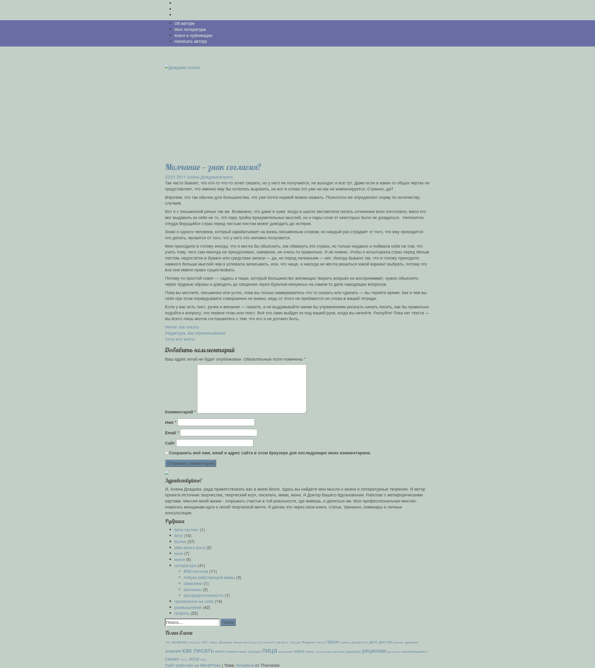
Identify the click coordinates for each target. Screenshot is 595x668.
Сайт (170, 443)
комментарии (236, 651)
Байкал (213, 642)
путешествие (323, 651)
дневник (398, 642)
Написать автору (190, 41)
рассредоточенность (204, 595)
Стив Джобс (281, 642)
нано (299, 651)
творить (225, 177)
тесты (184, 659)
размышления (188, 607)
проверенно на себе (194, 601)
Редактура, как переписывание (195, 333)
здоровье (411, 641)
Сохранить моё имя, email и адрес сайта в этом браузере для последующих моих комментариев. (270, 453)
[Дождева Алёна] (182, 67)
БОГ (205, 641)
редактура (353, 651)
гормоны (345, 642)
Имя (170, 422)
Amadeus (245, 665)
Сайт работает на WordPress (193, 665)
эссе (194, 658)
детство (385, 642)
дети (373, 642)
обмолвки (193, 583)
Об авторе (184, 23)
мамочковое (285, 651)
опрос (310, 651)
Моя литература (190, 29)
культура (254, 651)
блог (178, 535)
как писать (189, 327)
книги (179, 559)
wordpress (179, 641)
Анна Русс (194, 642)
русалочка (393, 651)
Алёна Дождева (202, 177)
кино (178, 553)
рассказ (338, 651)
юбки (203, 659)
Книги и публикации (193, 35)
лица (269, 650)
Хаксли (320, 642)
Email (172, 433)
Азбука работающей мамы (209, 577)
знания (173, 650)
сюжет (172, 658)
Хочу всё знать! (180, 339)
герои (332, 641)
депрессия (359, 641)
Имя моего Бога (189, 547)
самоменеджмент (414, 651)
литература (185, 565)
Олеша (252, 642)
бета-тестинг (186, 529)
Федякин (308, 641)
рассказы (193, 589)
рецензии (374, 650)
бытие (180, 541)
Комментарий (180, 412)
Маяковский (240, 642)
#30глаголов (196, 571)
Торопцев (295, 642)
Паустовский (265, 642)
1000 (168, 642)
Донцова (225, 641)
